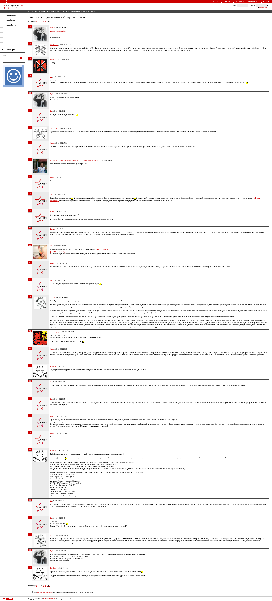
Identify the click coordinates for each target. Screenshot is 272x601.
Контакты (240, 1)
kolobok (53, 366)
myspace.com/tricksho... (58, 31)
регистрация (263, 7)
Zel (51, 77)
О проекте (228, 1)
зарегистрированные (44, 592)
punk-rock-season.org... (104, 249)
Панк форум (46, 11)
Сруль (52, 143)
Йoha (52, 211)
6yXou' (52, 27)
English (266, 1)
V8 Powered (54, 45)
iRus (51, 246)
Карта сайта (214, 1)
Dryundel (53, 59)
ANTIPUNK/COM (34, 11)
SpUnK (52, 297)
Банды (54, 11)
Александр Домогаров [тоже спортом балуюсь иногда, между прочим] (74, 160)
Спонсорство (253, 1)
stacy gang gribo (55, 332)
